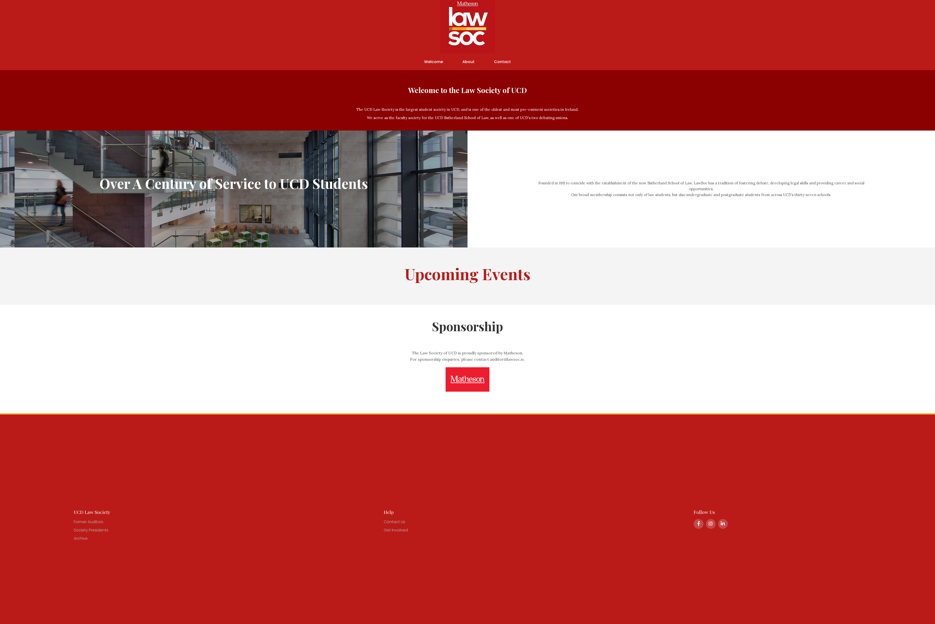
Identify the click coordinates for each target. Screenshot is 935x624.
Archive (81, 538)
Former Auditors (88, 522)
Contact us (394, 522)
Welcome (433, 62)
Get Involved (396, 530)
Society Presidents (91, 530)
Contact (502, 62)
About (468, 62)
